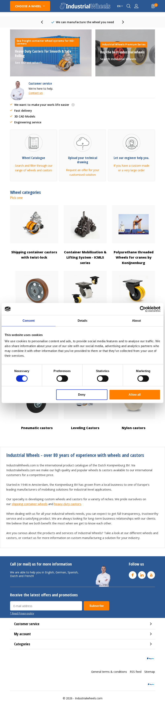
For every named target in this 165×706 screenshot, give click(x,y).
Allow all (135, 394)
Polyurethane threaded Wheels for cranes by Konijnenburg (134, 257)
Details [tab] (83, 320)
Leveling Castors (85, 428)
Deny (81, 394)
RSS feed (135, 672)
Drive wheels (37, 318)
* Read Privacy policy (22, 613)
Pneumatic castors (37, 428)
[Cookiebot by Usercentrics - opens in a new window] (142, 309)
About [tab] (136, 320)
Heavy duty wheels (85, 318)
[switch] (62, 378)
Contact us (36, 93)
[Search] (129, 6)
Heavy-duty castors (133, 318)
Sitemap (149, 672)
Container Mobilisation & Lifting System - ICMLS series (85, 257)
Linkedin (142, 575)
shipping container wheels (29, 504)
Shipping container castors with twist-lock (34, 255)
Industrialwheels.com (88, 698)
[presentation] (44, 22)
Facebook (132, 575)
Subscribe (96, 605)
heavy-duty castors (67, 504)
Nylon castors (133, 428)
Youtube (151, 575)
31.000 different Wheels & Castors (84, 22)
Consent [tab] (29, 320)
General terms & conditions (109, 672)
